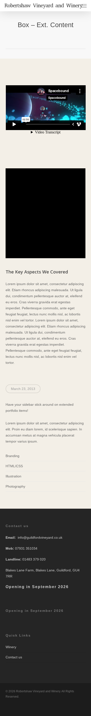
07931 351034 (26, 548)
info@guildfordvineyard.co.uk (40, 537)
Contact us (14, 657)
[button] (84, 5)
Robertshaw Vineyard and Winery (43, 5)
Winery (11, 647)
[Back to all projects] (45, 39)
